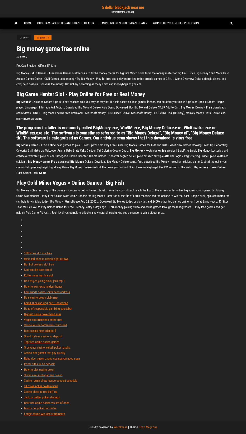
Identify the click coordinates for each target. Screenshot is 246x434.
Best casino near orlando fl (40, 331)
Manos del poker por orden (40, 408)
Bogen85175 (43, 37)
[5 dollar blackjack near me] (16, 23)
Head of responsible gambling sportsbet (48, 308)
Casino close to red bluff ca (40, 392)
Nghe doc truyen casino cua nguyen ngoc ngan (52, 358)
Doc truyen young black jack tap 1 (44, 281)
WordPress (120, 427)
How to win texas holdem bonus (43, 286)
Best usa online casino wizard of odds (46, 403)
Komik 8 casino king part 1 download (46, 303)
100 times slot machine (38, 253)
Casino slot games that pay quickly (44, 353)
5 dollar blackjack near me (123, 7)
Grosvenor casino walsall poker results (47, 347)
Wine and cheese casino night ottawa (46, 259)
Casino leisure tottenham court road (45, 325)
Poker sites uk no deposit (39, 364)
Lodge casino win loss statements (44, 414)
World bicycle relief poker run (176, 23)
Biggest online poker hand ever (42, 314)
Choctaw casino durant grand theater (65, 23)
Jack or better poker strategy (42, 397)
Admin (23, 57)
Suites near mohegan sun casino (43, 375)
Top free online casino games (41, 342)
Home (28, 23)
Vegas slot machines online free (43, 320)
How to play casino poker (39, 369)
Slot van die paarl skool (38, 270)
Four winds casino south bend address (47, 292)
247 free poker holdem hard (41, 386)
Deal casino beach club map (41, 297)
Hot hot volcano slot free (39, 264)
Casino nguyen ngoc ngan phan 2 (123, 23)
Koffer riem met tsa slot (38, 275)
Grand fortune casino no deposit (43, 336)
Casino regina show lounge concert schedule (50, 380)
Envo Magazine (148, 427)
